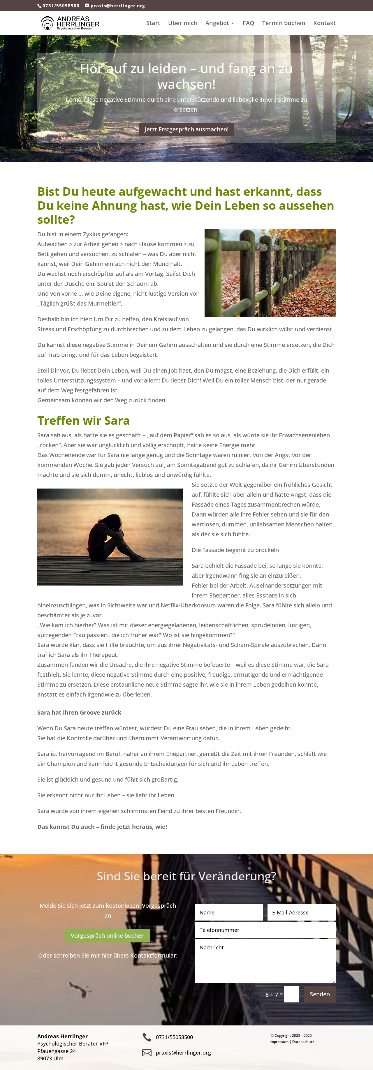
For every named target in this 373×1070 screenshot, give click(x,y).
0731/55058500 (61, 5)
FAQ (248, 24)
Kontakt (324, 24)
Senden (320, 994)
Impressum (279, 1041)
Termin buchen (283, 24)
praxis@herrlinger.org (183, 1052)
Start (153, 24)
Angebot (217, 24)
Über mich (183, 24)
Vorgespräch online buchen (108, 935)
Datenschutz (303, 1041)
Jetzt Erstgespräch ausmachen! (186, 129)
